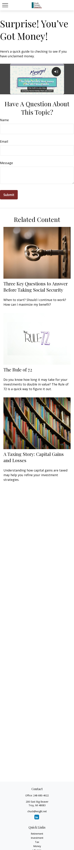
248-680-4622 (41, 795)
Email (4, 141)
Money (37, 846)
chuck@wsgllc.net (37, 811)
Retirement (37, 833)
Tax (37, 842)
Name (4, 120)
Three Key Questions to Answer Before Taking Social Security (35, 286)
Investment (37, 837)
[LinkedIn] (36, 817)
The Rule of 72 (17, 369)
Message (6, 163)
